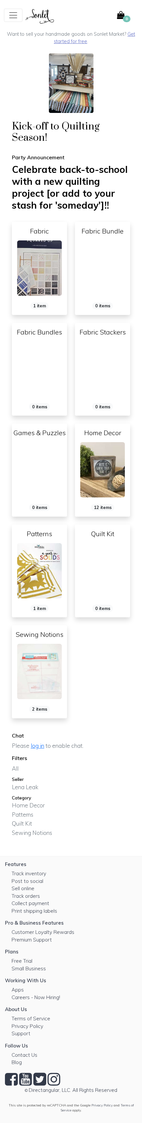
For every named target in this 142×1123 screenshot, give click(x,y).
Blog (17, 1062)
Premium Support (32, 940)
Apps (18, 990)
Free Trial (22, 961)
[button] (125, 15)
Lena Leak (25, 787)
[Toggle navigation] (13, 15)
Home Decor (28, 805)
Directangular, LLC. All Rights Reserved (73, 1090)
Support (21, 1033)
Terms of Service (31, 1018)
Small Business (29, 968)
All (15, 768)
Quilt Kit (22, 823)
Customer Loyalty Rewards (43, 932)
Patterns (22, 814)
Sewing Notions (32, 832)
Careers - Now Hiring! (36, 997)
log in (37, 745)
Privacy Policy (27, 1026)
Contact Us (24, 1055)
